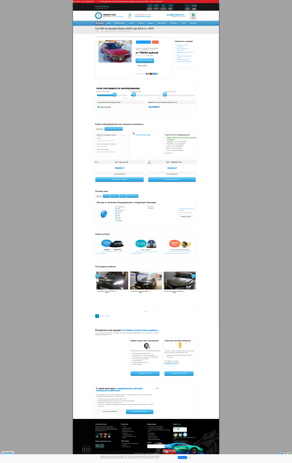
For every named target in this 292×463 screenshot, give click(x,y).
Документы (115, 195)
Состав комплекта (119, 174)
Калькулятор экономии (128, 431)
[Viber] (153, 74)
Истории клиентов (126, 428)
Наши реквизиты (126, 446)
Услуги (131, 23)
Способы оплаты (132, 195)
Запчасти (141, 23)
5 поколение (151, 434)
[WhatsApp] (157, 74)
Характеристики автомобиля (114, 128)
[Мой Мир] (146, 74)
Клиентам (173, 23)
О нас (184, 23)
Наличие (98, 196)
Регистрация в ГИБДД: (103, 149)
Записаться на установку (119, 179)
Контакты (193, 23)
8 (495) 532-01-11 (175, 15)
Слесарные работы (127, 434)
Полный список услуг (145, 373)
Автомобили (100, 23)
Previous (101, 51)
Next (129, 51)
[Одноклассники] (149, 74)
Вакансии (124, 445)
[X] (151, 74)
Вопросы (123, 195)
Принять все (182, 457)
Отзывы (151, 23)
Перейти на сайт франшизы (181, 441)
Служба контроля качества (129, 436)
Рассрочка (125, 433)
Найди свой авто (126, 430)
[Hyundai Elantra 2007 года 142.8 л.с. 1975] (115, 51)
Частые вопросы (152, 436)
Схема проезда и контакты (143, 16)
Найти (167, 446)
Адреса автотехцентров (154, 439)
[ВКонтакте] (155, 74)
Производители (119, 23)
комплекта (152, 49)
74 (165, 94)
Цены (109, 23)
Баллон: (99, 138)
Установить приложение (110, 411)
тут (172, 153)
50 (134, 94)
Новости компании (153, 438)
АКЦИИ (124, 438)
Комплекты (99, 129)
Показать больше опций (143, 135)
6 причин (106, 195)
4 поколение (151, 433)
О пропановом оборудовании (156, 426)
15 (115, 94)
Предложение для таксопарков (130, 443)
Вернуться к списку (105, 316)
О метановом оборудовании (155, 428)
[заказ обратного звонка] (193, 15)
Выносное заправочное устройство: (106, 144)
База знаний (162, 23)
